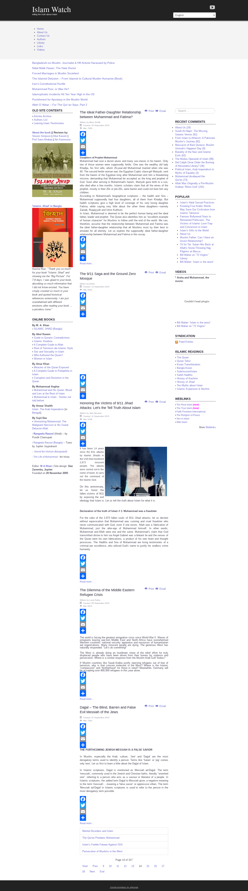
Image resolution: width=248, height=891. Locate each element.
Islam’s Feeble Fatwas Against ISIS (102, 844)
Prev (95, 866)
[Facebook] (124, 134)
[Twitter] (124, 140)
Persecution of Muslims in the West (102, 851)
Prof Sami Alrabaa (42, 139)
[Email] (124, 146)
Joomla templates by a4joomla (124, 887)
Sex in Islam (183, 418)
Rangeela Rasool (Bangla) (48, 442)
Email (162, 111)
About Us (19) (183, 127)
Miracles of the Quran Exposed (51, 367)
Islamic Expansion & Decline (193, 388)
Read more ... (87, 263)
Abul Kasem (60, 136)
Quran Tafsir (184, 361)
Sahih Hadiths (185, 374)
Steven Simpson (41, 136)
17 (163, 866)
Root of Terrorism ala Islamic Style (53, 348)
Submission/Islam (187, 371)
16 (155, 866)
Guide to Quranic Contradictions (52, 337)
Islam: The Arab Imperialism (48, 409)
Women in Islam (43, 358)
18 (83, 871)
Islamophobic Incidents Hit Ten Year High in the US (63, 94)
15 (147, 866)
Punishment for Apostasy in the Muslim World (60, 99)
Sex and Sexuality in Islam (49, 351)
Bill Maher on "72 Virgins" (191, 326)
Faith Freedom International (191, 411)
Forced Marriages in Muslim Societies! (55, 73)
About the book (41, 132)
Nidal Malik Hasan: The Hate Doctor (54, 68)
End (102, 871)
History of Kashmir (187, 378)
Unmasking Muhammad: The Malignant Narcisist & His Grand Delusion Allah (50, 425)
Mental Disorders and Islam (97, 831)
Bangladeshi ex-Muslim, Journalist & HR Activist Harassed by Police (73, 62)
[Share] (124, 153)
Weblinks (211, 427)
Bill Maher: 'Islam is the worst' (193, 322)
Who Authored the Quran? (48, 355)
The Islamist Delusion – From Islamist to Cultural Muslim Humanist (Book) (77, 78)
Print (151, 111)
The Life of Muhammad (46, 456)
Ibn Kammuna (63, 139)
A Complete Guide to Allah (48, 344)
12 (125, 866)
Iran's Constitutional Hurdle (48, 83)
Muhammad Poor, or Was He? (50, 89)
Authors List (40, 119)
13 (132, 866)
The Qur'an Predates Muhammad (100, 837)
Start (85, 866)
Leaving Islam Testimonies (49, 123)
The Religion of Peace (188, 415)
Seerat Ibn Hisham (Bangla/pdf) (50, 451)
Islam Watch (51, 9)
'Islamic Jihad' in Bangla (47, 206)
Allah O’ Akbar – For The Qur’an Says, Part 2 (59, 104)
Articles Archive (42, 116)
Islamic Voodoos (43, 341)
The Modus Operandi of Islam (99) (194, 158)
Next (92, 871)
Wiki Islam (182, 422)
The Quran (183, 357)
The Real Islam (184, 404)
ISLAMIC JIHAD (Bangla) (48, 328)
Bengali (36, 412)
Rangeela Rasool (44, 433)
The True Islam (184, 408)
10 (110, 866)
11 (117, 866)
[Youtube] (212, 7)
